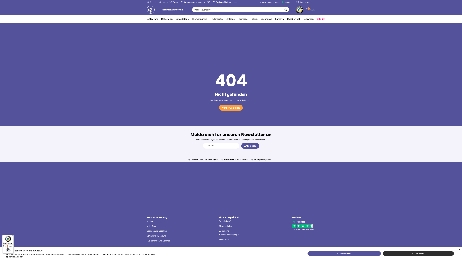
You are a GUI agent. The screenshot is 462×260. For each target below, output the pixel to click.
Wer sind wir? (225, 221)
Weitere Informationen (163, 254)
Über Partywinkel (229, 217)
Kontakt (150, 221)
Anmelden (250, 145)
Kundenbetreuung (157, 217)
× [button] (459, 249)
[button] (88, 257)
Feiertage (243, 19)
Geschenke (266, 19)
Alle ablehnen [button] (418, 253)
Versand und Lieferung (156, 236)
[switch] (8, 250)
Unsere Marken (225, 226)
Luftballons (152, 19)
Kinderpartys (217, 19)
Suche (285, 9)
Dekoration (167, 19)
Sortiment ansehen (172, 9)
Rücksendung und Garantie (158, 241)
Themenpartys (199, 19)
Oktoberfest (293, 19)
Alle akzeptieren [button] (344, 253)
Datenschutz (224, 239)
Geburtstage (182, 19)
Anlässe (230, 19)
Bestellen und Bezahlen (157, 231)
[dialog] (231, 253)
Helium (254, 19)
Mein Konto (152, 226)
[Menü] (12, 236)
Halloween (308, 19)
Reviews (296, 217)
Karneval (279, 19)
